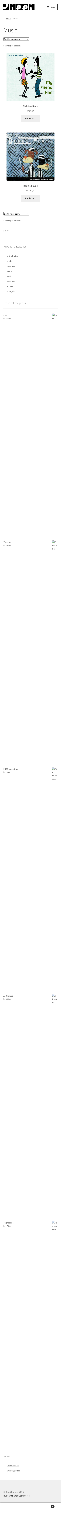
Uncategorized (13, 1470)
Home (8, 18)
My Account (10, 1508)
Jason (9, 271)
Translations (13, 1465)
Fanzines (11, 266)
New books (12, 281)
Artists (10, 286)
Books (9, 261)
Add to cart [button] (30, 118)
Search (30, 1508)
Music (9, 276)
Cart (47, 1505)
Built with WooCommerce (16, 1495)
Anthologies (12, 256)
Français (11, 291)
